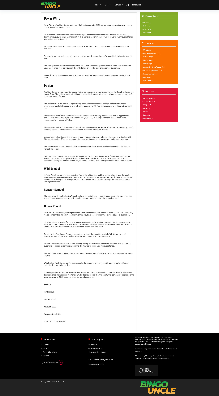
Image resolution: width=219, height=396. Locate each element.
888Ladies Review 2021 (151, 53)
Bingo (97, 5)
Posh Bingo (147, 77)
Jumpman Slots (149, 101)
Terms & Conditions (50, 352)
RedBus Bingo (148, 81)
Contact (46, 348)
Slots (107, 5)
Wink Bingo (147, 50)
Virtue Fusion (148, 118)
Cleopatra (146, 22)
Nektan (146, 112)
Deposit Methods (133, 5)
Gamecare (93, 345)
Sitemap (46, 356)
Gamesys (146, 108)
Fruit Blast (147, 33)
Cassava (146, 115)
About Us (46, 345)
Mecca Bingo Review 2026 (152, 70)
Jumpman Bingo (149, 98)
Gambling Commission (97, 352)
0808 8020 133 (98, 365)
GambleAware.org (95, 348)
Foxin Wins (147, 29)
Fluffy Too (147, 26)
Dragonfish (147, 105)
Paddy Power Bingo (150, 74)
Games (118, 5)
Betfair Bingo (148, 57)
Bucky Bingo (147, 64)
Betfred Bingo (148, 60)
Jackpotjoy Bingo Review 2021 (154, 67)
